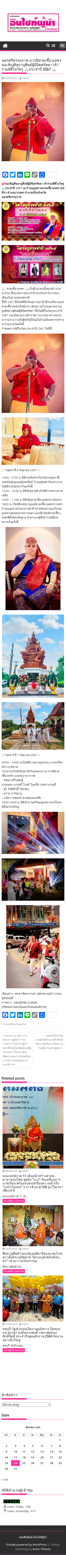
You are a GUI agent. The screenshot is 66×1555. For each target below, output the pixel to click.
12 (32, 1451)
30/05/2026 (11, 1248)
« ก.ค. (5, 1479)
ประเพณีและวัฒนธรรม (15, 1024)
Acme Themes (42, 1549)
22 (60, 1457)
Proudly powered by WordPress (26, 1544)
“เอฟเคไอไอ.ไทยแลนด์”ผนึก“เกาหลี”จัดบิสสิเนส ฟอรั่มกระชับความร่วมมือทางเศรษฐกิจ (49, 1042)
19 (32, 1457)
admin (25, 78)
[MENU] (62, 45)
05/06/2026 (11, 1171)
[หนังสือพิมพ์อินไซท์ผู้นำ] (5, 45)
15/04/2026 (11, 1324)
